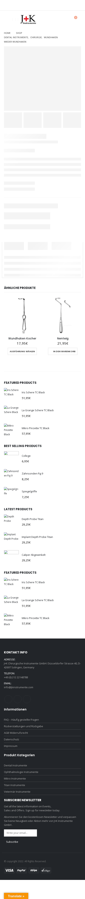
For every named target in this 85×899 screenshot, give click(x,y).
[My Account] (55, 19)
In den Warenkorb (64, 351)
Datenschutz (11, 739)
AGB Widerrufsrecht (16, 733)
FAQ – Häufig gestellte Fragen (21, 719)
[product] (22, 315)
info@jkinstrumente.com (18, 687)
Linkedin (27, 699)
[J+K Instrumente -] (28, 19)
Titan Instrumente (14, 785)
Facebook (8, 699)
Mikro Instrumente (15, 778)
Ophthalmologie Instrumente (21, 772)
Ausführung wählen (22, 351)
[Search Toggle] (64, 19)
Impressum (10, 746)
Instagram (18, 699)
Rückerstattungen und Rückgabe (23, 726)
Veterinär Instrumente (17, 791)
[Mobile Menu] (7, 19)
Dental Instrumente (15, 765)
